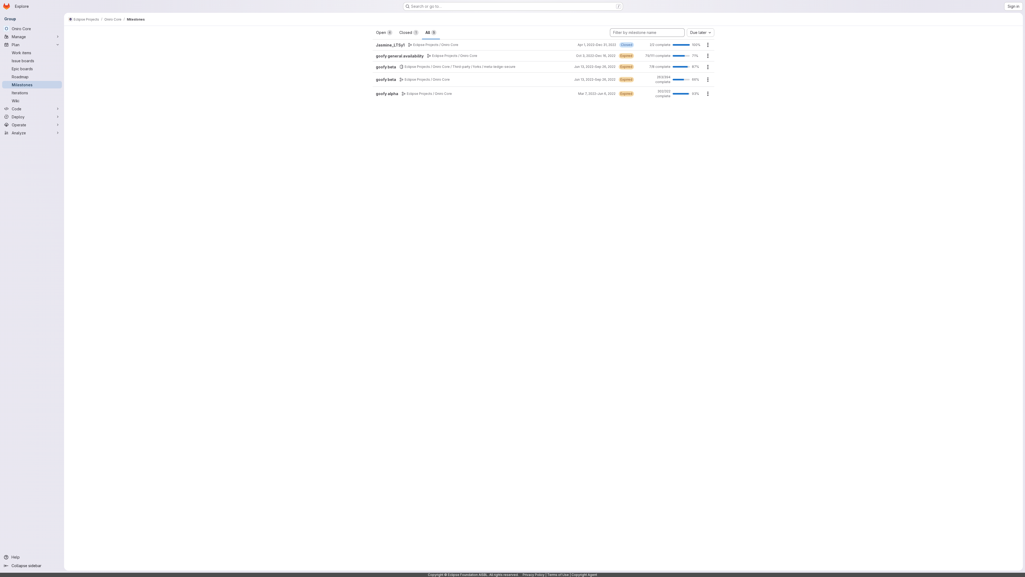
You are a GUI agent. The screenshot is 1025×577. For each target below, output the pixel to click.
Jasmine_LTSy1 (390, 45)
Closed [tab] (408, 32)
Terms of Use (558, 575)
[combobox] (700, 32)
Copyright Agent (584, 575)
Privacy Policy (534, 575)
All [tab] (430, 32)
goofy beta (386, 67)
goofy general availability (400, 56)
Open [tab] (383, 32)
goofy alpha (387, 93)
